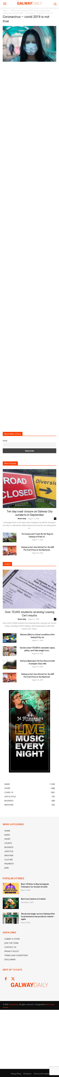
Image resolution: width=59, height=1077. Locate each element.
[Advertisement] (29, 93)
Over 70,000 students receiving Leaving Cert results (29, 613)
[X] (13, 979)
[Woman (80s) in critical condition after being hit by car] (9, 638)
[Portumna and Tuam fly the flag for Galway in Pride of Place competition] (9, 537)
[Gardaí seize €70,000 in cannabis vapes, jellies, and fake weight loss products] (9, 651)
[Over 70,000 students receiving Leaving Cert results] (29, 589)
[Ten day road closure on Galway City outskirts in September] (29, 488)
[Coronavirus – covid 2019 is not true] (29, 61)
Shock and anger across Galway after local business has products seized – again (38, 916)
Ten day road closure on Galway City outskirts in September (30, 513)
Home (5, 10)
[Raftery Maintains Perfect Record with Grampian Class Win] (9, 664)
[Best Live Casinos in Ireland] (11, 903)
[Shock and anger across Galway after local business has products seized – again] (11, 918)
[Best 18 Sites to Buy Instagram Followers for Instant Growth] (11, 888)
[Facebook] (6, 979)
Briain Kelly (22, 518)
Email (5, 441)
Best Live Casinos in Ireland (33, 899)
